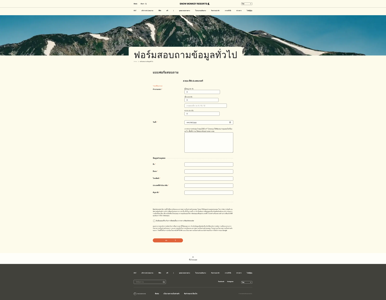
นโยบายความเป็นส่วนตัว (171, 294)
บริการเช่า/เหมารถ (147, 10)
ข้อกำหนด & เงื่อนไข (190, 294)
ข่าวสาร (239, 10)
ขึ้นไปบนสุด (193, 260)
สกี (167, 10)
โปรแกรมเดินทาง (200, 10)
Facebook (221, 281)
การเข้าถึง (228, 10)
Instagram (230, 281)
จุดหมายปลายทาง (184, 10)
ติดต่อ (135, 4)
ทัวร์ (135, 10)
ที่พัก (160, 10)
